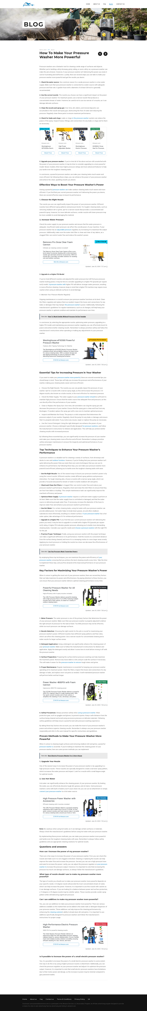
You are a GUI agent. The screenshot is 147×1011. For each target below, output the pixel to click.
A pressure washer (65, 497)
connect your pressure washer (50, 791)
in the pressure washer (80, 118)
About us (33, 999)
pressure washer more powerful (69, 377)
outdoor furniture (59, 460)
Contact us (50, 999)
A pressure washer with (57, 284)
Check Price (48, 153)
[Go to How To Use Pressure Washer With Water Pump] (105, 54)
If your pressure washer (91, 514)
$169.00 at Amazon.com (61, 360)
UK (89, 999)
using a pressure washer (87, 713)
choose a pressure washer (84, 528)
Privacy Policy (80, 999)
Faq (41, 999)
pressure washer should (86, 397)
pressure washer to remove (71, 662)
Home (24, 999)
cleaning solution (56, 912)
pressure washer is (46, 747)
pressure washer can (60, 190)
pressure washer (49, 647)
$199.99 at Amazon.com (61, 606)
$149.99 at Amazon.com (61, 700)
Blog (52, 49)
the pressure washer (72, 305)
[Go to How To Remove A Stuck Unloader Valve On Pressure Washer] (100, 54)
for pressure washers (90, 426)
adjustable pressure (64, 230)
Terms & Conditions (64, 999)
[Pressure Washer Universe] (28, 4)
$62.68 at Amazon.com (61, 262)
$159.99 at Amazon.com (61, 944)
